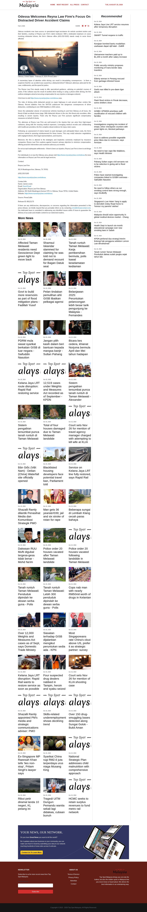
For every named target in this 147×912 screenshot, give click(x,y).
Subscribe (35, 891)
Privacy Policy (73, 877)
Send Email (27, 186)
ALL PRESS (74, 5)
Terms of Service (73, 874)
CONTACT (85, 5)
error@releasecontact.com (81, 208)
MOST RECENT (62, 5)
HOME (52, 5)
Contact (73, 884)
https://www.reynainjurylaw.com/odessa (44, 98)
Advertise (73, 881)
